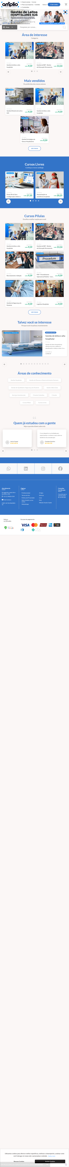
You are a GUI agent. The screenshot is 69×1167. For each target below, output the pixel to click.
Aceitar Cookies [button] (50, 1161)
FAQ (40, 500)
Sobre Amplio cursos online (27, 500)
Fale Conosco (7, 500)
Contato (37, 4)
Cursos (34, 2)
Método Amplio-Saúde (45, 502)
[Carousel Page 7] (37, 363)
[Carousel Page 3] (37, 71)
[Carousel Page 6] (34, 363)
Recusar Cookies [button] (19, 1161)
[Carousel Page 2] (35, 22)
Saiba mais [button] (51, 1156)
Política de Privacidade (28, 498)
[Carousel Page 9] (42, 363)
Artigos (41, 493)
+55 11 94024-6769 (9, 496)
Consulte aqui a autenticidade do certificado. (62, 495)
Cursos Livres (42, 402)
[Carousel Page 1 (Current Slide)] (33, 22)
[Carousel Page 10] (45, 363)
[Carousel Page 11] (48, 363)
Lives (40, 498)
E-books (54, 395)
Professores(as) (26, 493)
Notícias (41, 495)
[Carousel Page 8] (40, 363)
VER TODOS (34, 148)
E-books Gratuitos (38, 395)
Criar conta (54, 4)
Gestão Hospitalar (16, 380)
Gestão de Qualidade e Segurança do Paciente (25, 387)
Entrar (45, 4)
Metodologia (25, 504)
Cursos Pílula (27, 402)
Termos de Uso (26, 495)
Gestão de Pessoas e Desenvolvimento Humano (43, 380)
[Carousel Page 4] (38, 200)
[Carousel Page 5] (31, 363)
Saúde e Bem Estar (52, 387)
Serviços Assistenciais (19, 395)
